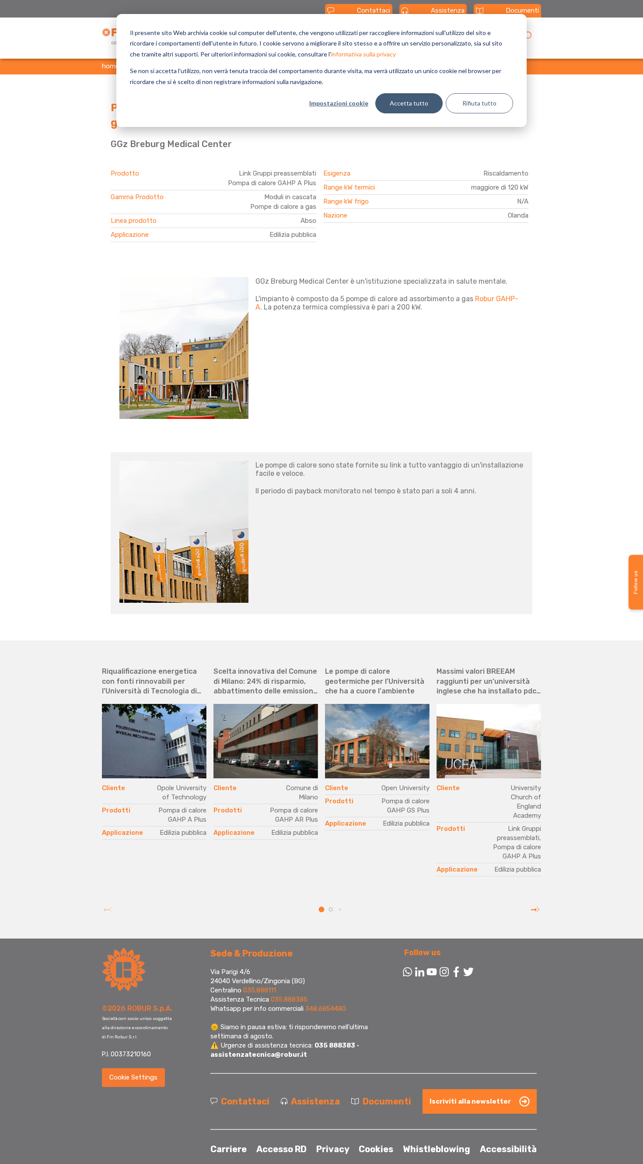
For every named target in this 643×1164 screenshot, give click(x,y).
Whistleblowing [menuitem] (436, 1149)
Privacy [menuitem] (332, 1149)
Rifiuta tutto (479, 103)
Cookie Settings (133, 1077)
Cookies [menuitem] (376, 1149)
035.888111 (259, 990)
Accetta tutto (409, 103)
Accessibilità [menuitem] (508, 1149)
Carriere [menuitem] (228, 1149)
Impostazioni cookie (338, 103)
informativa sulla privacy (363, 54)
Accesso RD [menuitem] (281, 1149)
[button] (322, 909)
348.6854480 (325, 1009)
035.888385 (289, 999)
